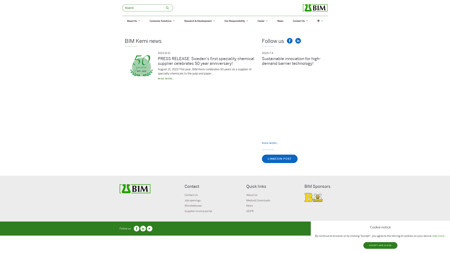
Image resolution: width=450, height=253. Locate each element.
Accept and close (380, 245)
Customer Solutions (161, 20)
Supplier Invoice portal (198, 211)
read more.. (439, 236)
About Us (132, 20)
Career (261, 20)
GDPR (250, 211)
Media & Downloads (258, 200)
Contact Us (299, 20)
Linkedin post (280, 159)
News (280, 20)
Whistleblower (193, 205)
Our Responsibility (234, 20)
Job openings (193, 200)
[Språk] (320, 21)
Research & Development (198, 20)
